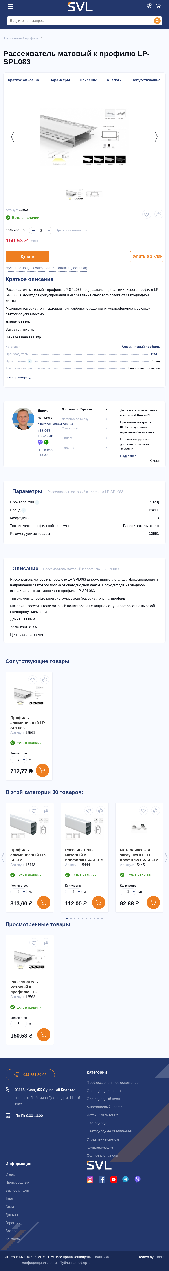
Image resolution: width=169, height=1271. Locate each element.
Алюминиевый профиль (141, 346)
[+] (48, 226)
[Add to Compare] (158, 214)
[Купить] (42, 770)
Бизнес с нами (17, 1190)
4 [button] (78, 918)
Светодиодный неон (103, 1099)
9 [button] (98, 918)
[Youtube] (113, 1179)
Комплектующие (100, 1147)
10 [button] (102, 918)
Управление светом (103, 1139)
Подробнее (128, 456)
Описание (88, 80)
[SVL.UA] (80, 6)
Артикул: (12, 210)
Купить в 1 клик (147, 256)
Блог (9, 1198)
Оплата (12, 1207)
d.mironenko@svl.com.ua (55, 424)
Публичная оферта (75, 1263)
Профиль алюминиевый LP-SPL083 (28, 723)
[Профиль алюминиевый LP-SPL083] (29, 695)
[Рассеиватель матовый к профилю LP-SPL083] (74, 194)
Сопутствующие (145, 80)
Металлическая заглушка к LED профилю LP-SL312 (139, 855)
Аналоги (114, 80)
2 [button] (71, 918)
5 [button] (82, 918)
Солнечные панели (102, 1155)
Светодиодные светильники (109, 1131)
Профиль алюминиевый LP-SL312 (28, 855)
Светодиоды (97, 1123)
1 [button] (67, 918)
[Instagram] (90, 1179)
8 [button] (94, 918)
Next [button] (155, 137)
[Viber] (40, 442)
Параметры (60, 80)
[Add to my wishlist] (146, 214)
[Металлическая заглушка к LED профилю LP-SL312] (139, 826)
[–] (32, 226)
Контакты (13, 1239)
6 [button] (86, 918)
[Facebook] (102, 1179)
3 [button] (74, 918)
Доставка (13, 1215)
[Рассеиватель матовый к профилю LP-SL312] (84, 826)
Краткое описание (24, 80)
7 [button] (90, 918)
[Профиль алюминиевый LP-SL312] (29, 826)
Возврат (12, 1231)
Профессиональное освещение (113, 1082)
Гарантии (13, 1223)
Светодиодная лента (104, 1091)
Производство (17, 1182)
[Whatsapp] (46, 442)
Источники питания (102, 1115)
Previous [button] (11, 137)
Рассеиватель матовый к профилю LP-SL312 (84, 855)
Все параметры (17, 377)
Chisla (159, 1257)
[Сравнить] (44, 679)
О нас (10, 1174)
